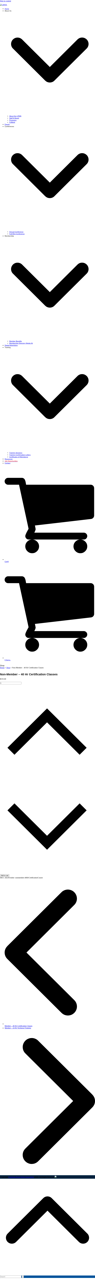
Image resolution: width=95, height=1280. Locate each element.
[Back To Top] (47, 1273)
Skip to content (5, 1)
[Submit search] (23, 1277)
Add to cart (4, 875)
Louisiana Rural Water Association (21, 1177)
